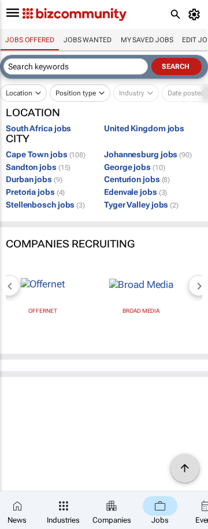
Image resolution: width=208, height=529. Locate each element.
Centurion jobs (137, 179)
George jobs (134, 167)
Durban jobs (34, 179)
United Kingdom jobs (144, 128)
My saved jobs (147, 40)
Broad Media (140, 311)
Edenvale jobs (135, 192)
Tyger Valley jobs (141, 204)
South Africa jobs (38, 128)
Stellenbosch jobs (45, 204)
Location (19, 93)
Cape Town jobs (46, 154)
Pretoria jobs (35, 192)
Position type (75, 93)
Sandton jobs (38, 167)
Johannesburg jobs (148, 154)
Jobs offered (29, 40)
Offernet (42, 311)
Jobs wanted (88, 40)
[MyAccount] (196, 14)
